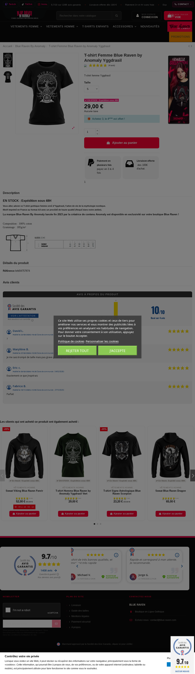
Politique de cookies (71, 341)
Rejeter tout (77, 350)
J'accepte (117, 350)
